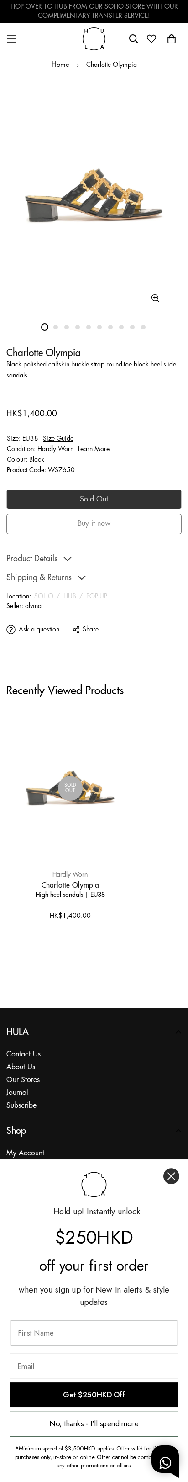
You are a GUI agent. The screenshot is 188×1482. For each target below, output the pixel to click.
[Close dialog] (171, 1176)
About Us (20, 1067)
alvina (33, 606)
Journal (17, 1093)
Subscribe (21, 1106)
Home (60, 65)
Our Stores (23, 1080)
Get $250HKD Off (94, 1395)
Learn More (94, 449)
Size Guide (58, 438)
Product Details (31, 559)
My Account (25, 1153)
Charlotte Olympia (70, 884)
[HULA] (94, 38)
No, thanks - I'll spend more (94, 1423)
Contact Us (23, 1054)
